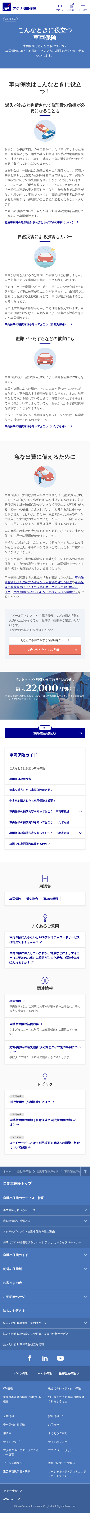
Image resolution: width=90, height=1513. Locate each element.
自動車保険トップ (17, 1183)
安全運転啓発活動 (14, 1424)
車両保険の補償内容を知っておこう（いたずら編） (36, 426)
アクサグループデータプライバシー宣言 (22, 1452)
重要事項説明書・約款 (16, 1471)
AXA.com (9, 1499)
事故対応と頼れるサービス (19, 1210)
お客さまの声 (12, 1283)
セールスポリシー (14, 1463)
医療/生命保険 (67, 1373)
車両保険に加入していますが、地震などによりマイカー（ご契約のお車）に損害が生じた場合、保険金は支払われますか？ (44, 957)
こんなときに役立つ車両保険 (27, 768)
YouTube (60, 1358)
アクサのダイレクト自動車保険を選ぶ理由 (29, 1231)
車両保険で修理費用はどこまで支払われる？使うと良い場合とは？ (44, 587)
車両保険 (15, 898)
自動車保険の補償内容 (16, 1220)
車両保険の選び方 (20, 779)
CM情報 (8, 1388)
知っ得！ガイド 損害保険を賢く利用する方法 (66, 1399)
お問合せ (53, 1424)
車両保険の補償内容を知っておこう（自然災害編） (36, 324)
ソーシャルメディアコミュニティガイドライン (67, 1473)
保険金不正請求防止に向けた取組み (22, 1399)
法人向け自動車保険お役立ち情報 (23, 1344)
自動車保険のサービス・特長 (23, 1198)
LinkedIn (45, 1358)
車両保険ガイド (23, 755)
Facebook (29, 1358)
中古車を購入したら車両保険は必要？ (32, 800)
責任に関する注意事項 (61, 1463)
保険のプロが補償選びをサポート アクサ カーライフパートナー (42, 1242)
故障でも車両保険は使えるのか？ (29, 843)
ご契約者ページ (14, 1296)
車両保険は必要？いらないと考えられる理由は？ (45, 592)
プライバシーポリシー (61, 1450)
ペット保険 (45, 1373)
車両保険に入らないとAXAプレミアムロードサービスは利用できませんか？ (44, 939)
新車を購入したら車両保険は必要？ (31, 789)
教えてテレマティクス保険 (64, 1388)
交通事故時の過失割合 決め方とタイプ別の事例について (39, 222)
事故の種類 (50, 898)
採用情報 (53, 1416)
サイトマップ (11, 1441)
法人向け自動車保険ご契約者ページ (25, 1322)
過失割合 (32, 898)
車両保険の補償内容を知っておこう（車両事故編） (40, 811)
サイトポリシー (57, 1441)
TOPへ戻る (85, 1171)
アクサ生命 (10, 1491)
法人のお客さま (14, 1310)
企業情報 (8, 1416)
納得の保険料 (12, 1269)
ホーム (7, 1171)
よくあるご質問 (57, 1433)
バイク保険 (21, 1373)
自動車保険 (24, 1171)
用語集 (7, 1433)
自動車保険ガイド (47, 1171)
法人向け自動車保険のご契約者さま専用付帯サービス (35, 1333)
